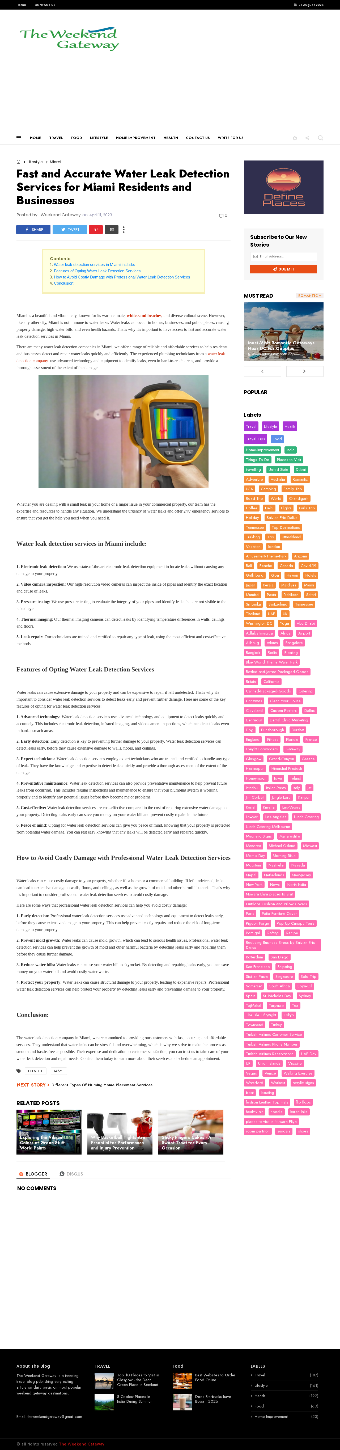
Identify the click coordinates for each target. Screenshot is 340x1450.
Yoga (284, 623)
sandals (283, 1131)
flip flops (303, 1102)
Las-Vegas (291, 807)
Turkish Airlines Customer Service (274, 1034)
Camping (268, 489)
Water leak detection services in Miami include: (94, 264)
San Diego (279, 957)
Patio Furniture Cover (279, 913)
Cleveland (254, 710)
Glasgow (253, 759)
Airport (304, 633)
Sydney (305, 996)
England (253, 739)
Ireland (295, 778)
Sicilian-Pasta (257, 976)
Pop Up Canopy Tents (295, 923)
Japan (250, 585)
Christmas (254, 701)
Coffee (251, 508)
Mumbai (252, 595)
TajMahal (253, 1005)
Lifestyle (35, 161)
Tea (295, 1005)
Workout (278, 1083)
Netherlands (274, 875)
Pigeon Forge (257, 923)
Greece (308, 759)
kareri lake (299, 1112)
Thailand (253, 614)
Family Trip (293, 489)
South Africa (279, 986)
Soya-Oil (305, 986)
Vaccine (295, 1063)
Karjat (250, 807)
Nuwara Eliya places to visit (269, 894)
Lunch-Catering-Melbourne (268, 827)
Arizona (300, 556)
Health (290, 426)
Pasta (271, 595)
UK (285, 614)
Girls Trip (307, 508)
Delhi (269, 508)
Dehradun (254, 720)
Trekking (253, 537)
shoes (303, 1131)
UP (248, 1063)
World (276, 498)
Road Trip (254, 498)
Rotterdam (254, 957)
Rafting (273, 933)
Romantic (300, 479)
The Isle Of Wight (261, 1015)
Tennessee (255, 527)
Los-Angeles (275, 817)
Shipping (285, 967)
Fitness (272, 739)
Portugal (253, 933)
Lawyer (252, 817)
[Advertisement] (170, 92)
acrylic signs (303, 1083)
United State (278, 469)
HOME (35, 137)
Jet (309, 788)
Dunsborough (272, 730)
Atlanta (272, 643)
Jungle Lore (281, 797)
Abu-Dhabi (306, 623)
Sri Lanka (253, 604)
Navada (298, 865)
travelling (253, 469)
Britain (251, 681)
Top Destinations (286, 527)
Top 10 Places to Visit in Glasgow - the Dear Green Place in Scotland (138, 1380)
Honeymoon (256, 778)
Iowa (278, 778)
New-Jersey (301, 875)
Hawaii (292, 575)
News (275, 884)
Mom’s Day (255, 856)
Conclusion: (64, 283)
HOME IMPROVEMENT (136, 137)
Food (277, 439)
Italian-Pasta (276, 788)
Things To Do (257, 460)
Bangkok (253, 653)
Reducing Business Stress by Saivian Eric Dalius (280, 945)
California (271, 681)
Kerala (268, 585)
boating (267, 1093)
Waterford (254, 1083)
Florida (292, 739)
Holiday (252, 518)
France (311, 739)
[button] (295, 137)
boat (250, 1093)
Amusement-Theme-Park (266, 556)
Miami (55, 161)
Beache (266, 566)
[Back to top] (327, 1437)
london (274, 546)
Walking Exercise (298, 1073)
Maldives (288, 585)
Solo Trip (308, 976)
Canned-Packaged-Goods (268, 691)
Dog (249, 730)
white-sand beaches (144, 315)
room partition (258, 1131)
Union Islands (269, 1063)
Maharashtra (289, 836)
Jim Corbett (255, 797)
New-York (254, 884)
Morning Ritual (284, 856)
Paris (250, 913)
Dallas (309, 710)
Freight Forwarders (262, 749)
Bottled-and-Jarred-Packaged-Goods (277, 672)
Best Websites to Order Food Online (215, 1377)
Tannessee (304, 604)
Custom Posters (283, 710)
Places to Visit (289, 460)
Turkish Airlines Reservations (270, 1054)
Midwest (310, 846)
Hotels (310, 575)
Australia (278, 479)
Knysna (269, 807)
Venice (270, 1073)
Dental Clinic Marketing (289, 720)
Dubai (301, 469)
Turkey (276, 1025)
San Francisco (258, 967)
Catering (306, 691)
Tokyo (289, 1015)
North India (296, 884)
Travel (251, 426)
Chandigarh (298, 498)
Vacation (253, 546)
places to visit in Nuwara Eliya (271, 1122)
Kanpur (304, 797)
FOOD (76, 137)
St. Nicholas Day (277, 996)
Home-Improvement (262, 450)
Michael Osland (282, 846)
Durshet (298, 730)
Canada (286, 566)
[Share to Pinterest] (96, 229)
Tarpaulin (276, 1005)
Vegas (251, 1073)
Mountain (253, 865)
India (291, 450)
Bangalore (294, 643)
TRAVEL (56, 137)
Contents (60, 259)
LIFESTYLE (99, 137)
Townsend (254, 1025)
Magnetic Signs (259, 836)
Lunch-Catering (306, 817)
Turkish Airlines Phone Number (272, 1044)
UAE (271, 614)
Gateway (293, 749)
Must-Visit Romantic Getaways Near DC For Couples (281, 346)
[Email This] (111, 229)
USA (249, 489)
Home (21, 5)
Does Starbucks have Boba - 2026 (213, 1399)
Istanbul (252, 788)
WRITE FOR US (231, 137)
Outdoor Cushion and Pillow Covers (276, 904)
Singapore (284, 976)
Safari (311, 595)
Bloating (291, 653)
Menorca (253, 846)
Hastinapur (255, 768)
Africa (285, 633)
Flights (286, 508)
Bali (249, 566)
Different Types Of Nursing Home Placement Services (102, 1085)
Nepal (251, 875)
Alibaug (252, 643)
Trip (270, 537)
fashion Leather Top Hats (267, 1102)
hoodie (277, 1112)
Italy (297, 788)
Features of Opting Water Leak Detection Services (97, 271)
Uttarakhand (291, 537)
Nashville (276, 865)
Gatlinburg (255, 575)
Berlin (272, 653)
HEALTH (171, 137)
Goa (275, 575)
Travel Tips (255, 439)
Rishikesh (291, 595)
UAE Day (308, 1054)
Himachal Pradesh (286, 768)
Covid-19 (308, 566)
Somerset (254, 986)
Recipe (292, 933)
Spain (250, 996)
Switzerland (278, 604)
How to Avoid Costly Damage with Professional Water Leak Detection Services (122, 277)
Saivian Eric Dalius (282, 518)
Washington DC (259, 623)
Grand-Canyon (281, 759)
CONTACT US (45, 5)
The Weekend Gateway (36, 1376)
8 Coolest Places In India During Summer (134, 1399)
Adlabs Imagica (259, 633)
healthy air (254, 1112)
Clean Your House (285, 701)
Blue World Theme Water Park (272, 662)
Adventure (254, 479)
